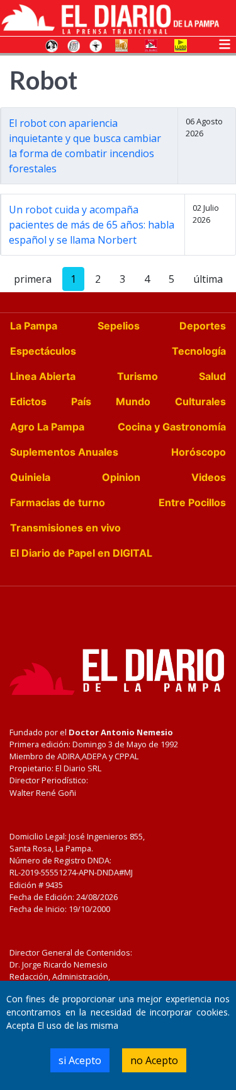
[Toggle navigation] (224, 43)
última (208, 279)
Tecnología (199, 351)
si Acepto (80, 1060)
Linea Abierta (43, 376)
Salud (212, 376)
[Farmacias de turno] (95, 44)
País (81, 401)
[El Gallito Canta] (51, 44)
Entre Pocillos (192, 502)
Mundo (133, 401)
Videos (208, 477)
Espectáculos (43, 351)
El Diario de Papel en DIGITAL (81, 553)
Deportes (202, 325)
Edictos (28, 401)
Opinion (121, 477)
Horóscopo (198, 452)
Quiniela (30, 477)
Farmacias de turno (57, 502)
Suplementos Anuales (64, 452)
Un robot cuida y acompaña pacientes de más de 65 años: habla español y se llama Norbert (91, 225)
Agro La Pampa (47, 426)
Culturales (200, 401)
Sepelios (119, 325)
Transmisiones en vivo (65, 527)
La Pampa (33, 325)
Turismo (137, 376)
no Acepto (154, 1060)
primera (33, 279)
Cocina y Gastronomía (172, 426)
